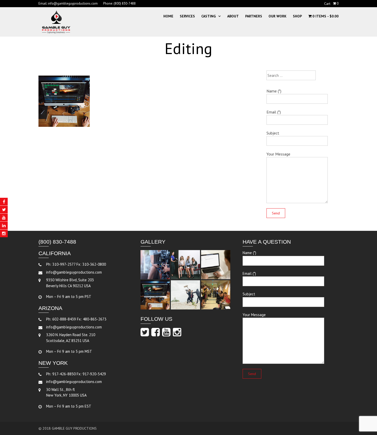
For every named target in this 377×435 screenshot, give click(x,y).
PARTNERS (253, 16)
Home (168, 16)
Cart (327, 3)
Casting (208, 16)
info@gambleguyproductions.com (73, 3)
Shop (297, 16)
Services (187, 16)
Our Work (277, 16)
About (233, 16)
